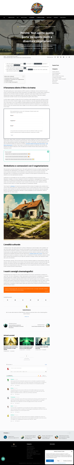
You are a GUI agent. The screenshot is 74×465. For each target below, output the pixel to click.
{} (24, 371)
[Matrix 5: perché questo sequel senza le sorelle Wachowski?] (27, 341)
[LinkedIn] (61, 57)
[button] (71, 451)
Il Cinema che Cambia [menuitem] (40, 17)
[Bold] (11, 371)
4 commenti (12, 351)
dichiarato (13, 186)
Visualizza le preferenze (67, 460)
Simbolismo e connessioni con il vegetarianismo (14, 79)
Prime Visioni (55, 80)
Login (46, 364)
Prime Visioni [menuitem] (49, 17)
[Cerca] (4, 17)
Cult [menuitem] (18, 17)
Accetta (50, 460)
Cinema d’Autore (55, 71)
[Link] (23, 371)
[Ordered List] (17, 371)
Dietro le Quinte (55, 74)
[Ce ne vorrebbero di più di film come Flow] (42, 341)
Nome (11, 115)
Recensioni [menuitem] (56, 17)
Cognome (12, 120)
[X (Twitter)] (58, 57)
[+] (26, 371)
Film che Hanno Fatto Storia (42, 26)
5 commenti (37, 27)
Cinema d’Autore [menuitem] (11, 17)
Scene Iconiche (55, 83)
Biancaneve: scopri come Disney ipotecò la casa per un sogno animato (10, 348)
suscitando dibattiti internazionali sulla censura (35, 143)
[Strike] (16, 371)
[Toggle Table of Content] (23, 76)
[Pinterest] (23, 300)
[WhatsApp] (69, 57)
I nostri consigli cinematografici (11, 82)
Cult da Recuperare (56, 73)
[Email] (46, 300)
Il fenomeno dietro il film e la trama (12, 78)
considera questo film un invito (35, 253)
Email (11, 125)
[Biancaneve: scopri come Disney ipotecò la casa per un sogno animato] (11, 341)
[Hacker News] (64, 57)
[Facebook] (55, 57)
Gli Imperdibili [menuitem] (31, 17)
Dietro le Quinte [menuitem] (24, 17)
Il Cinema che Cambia (52, 26)
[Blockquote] (20, 371)
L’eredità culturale (8, 80)
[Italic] (13, 371)
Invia (12, 135)
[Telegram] (66, 57)
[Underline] (14, 371)
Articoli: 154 (27, 316)
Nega (58, 460)
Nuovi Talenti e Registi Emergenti (59, 78)
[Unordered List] (19, 371)
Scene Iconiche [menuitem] (63, 17)
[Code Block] (22, 371)
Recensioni (54, 81)
